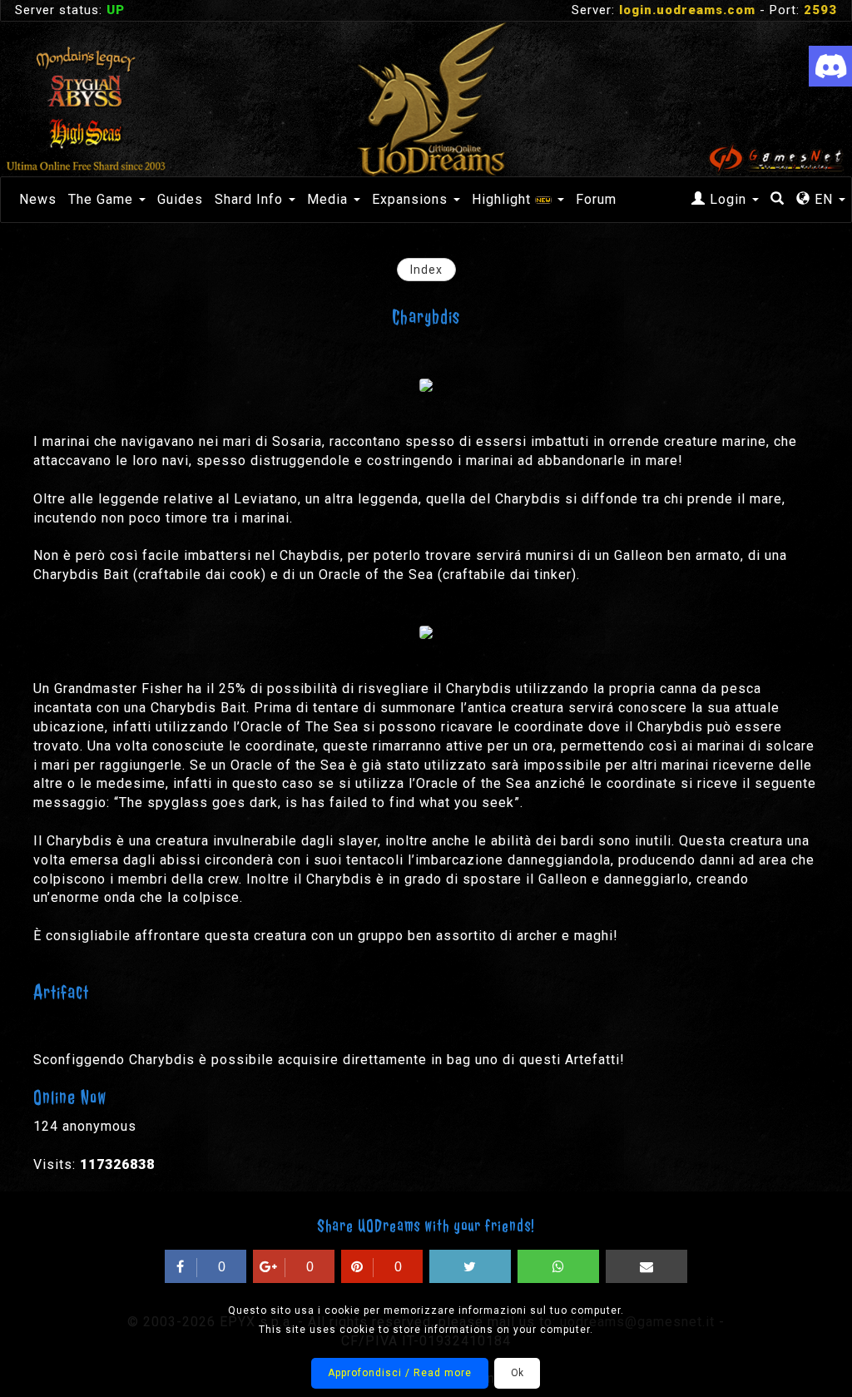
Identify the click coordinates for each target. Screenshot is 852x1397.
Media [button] (329, 199)
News (38, 199)
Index (426, 269)
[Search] (777, 199)
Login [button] (728, 199)
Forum (596, 199)
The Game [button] (102, 199)
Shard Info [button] (251, 199)
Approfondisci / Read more (400, 1373)
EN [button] (823, 199)
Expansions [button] (412, 199)
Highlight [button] (503, 199)
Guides (180, 199)
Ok (517, 1373)
